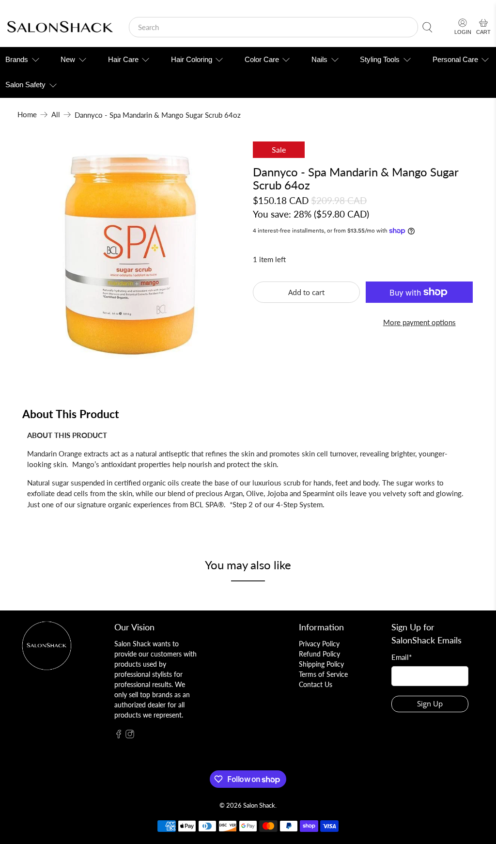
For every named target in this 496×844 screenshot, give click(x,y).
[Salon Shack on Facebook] (118, 736)
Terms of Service (323, 674)
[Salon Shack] (59, 27)
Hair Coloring (191, 59)
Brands (16, 59)
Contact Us (315, 684)
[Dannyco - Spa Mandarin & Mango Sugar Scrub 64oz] (130, 254)
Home (27, 114)
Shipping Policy (321, 664)
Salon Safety (25, 84)
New (68, 59)
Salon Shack (259, 805)
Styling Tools (380, 59)
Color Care (262, 59)
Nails (319, 59)
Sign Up (430, 703)
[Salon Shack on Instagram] (129, 736)
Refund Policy (319, 654)
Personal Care (455, 59)
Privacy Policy (319, 644)
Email (401, 657)
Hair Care (123, 59)
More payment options (419, 322)
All (55, 114)
